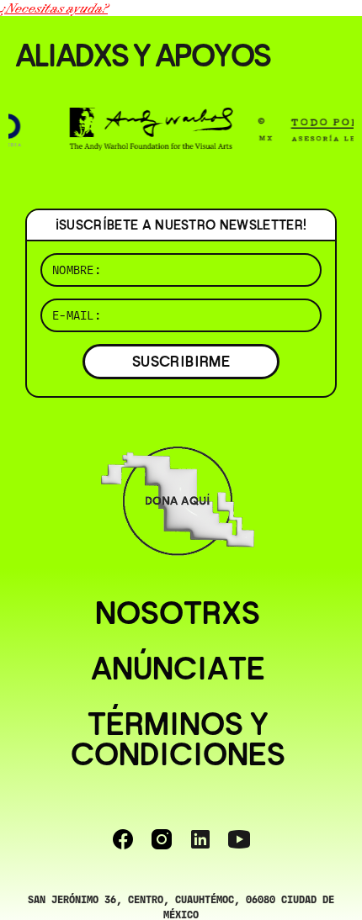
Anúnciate (178, 668)
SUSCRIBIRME (181, 361)
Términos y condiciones (178, 739)
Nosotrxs (177, 613)
